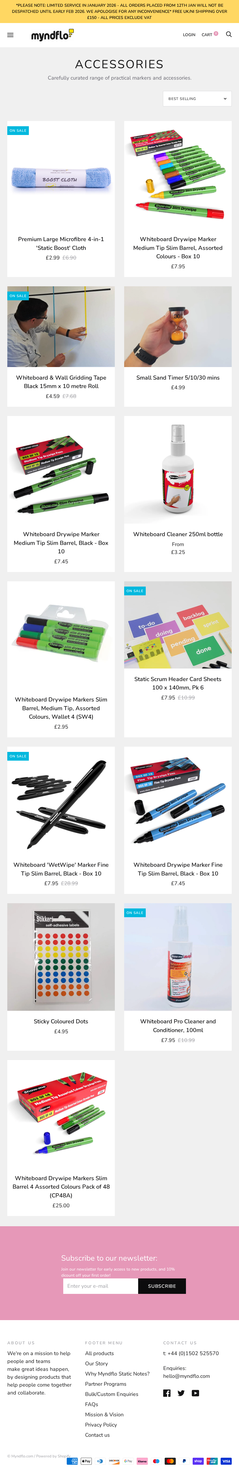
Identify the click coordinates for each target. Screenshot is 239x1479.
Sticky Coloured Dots (61, 1021)
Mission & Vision (104, 1414)
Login (189, 35)
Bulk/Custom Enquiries (111, 1394)
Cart (209, 35)
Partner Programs (105, 1383)
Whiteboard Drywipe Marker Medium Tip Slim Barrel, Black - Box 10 (61, 542)
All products (99, 1353)
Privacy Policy (101, 1424)
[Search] (229, 35)
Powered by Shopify (53, 1456)
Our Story (96, 1363)
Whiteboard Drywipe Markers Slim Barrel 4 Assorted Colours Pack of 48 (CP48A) (61, 1186)
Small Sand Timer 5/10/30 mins (178, 378)
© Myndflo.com (20, 1456)
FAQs (91, 1404)
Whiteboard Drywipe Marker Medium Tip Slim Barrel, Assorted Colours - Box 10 (178, 247)
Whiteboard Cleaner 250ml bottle (178, 534)
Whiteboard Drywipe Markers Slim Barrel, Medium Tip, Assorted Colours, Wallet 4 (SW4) (61, 708)
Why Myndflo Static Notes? (117, 1373)
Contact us (97, 1434)
